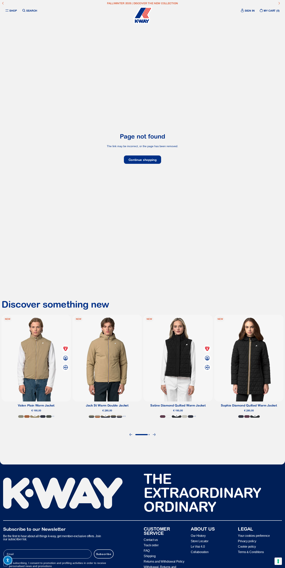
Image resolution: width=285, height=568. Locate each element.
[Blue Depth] (43, 416)
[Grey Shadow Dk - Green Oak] (91, 416)
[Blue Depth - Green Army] (113, 416)
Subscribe (103, 554)
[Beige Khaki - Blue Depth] (105, 416)
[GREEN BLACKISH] (49, 416)
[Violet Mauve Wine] (163, 416)
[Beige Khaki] (35, 416)
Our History (198, 535)
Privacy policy (247, 541)
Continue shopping (143, 160)
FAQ (147, 550)
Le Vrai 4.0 (198, 546)
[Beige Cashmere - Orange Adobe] (97, 416)
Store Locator (199, 541)
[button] (7, 560)
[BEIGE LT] (184, 416)
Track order (151, 545)
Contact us (151, 539)
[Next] (154, 434)
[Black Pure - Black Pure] (176, 416)
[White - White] (169, 416)
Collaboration (200, 551)
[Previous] (131, 434)
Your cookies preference (254, 535)
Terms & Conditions (251, 551)
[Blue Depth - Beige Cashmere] (119, 416)
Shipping (149, 556)
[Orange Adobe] (27, 416)
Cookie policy (247, 546)
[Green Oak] (21, 416)
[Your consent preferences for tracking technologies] (278, 561)
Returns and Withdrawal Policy (164, 561)
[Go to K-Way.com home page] (142, 15)
